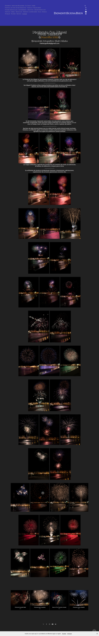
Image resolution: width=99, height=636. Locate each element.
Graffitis (30, 9)
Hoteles (7, 12)
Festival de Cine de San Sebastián (15, 7)
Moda (13, 12)
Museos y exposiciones (30, 12)
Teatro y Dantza (16, 14)
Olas (39, 12)
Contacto (24, 14)
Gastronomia (22, 9)
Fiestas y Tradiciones (34, 7)
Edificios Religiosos (18, 5)
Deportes (8, 5)
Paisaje (44, 12)
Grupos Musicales (40, 9)
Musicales (19, 12)
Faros (33, 5)
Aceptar (64, 633)
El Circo (28, 5)
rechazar (69, 633)
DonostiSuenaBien (68, 13)
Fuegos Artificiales (11, 9)
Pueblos (7, 14)
